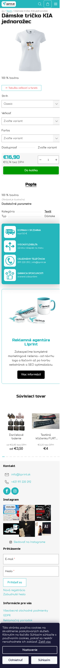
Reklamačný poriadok (17, 620)
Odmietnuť (15, 660)
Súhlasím (44, 660)
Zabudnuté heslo (14, 594)
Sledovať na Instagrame (29, 542)
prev (3, 419)
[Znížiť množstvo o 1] (40, 160)
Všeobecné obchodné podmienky (25, 610)
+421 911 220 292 (21, 482)
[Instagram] (15, 491)
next (58, 419)
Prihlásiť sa (14, 582)
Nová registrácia (14, 590)
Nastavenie (29, 650)
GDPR (6, 615)
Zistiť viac (44, 641)
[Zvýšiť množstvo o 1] (56, 160)
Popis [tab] (31, 184)
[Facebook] (6, 491)
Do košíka (31, 170)
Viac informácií (31, 374)
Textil (48, 211)
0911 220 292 (23, 262)
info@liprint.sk (39, 262)
